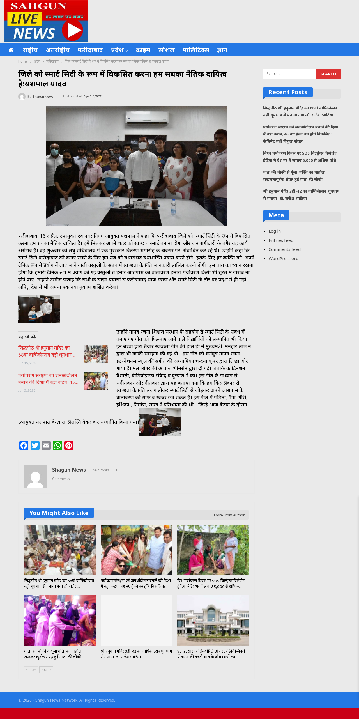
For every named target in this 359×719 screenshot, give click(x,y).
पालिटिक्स (196, 49)
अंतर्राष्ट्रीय (58, 49)
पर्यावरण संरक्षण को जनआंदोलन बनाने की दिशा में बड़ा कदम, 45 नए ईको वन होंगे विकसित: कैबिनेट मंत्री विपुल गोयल (300, 134)
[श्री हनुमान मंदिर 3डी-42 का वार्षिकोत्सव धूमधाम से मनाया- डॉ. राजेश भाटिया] (136, 620)
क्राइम (143, 49)
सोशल (166, 49)
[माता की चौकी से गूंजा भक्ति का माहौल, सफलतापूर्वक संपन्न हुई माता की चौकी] (60, 620)
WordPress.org (283, 258)
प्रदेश (117, 49)
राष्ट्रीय (30, 49)
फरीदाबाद (90, 49)
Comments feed (285, 249)
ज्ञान (222, 49)
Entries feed (281, 240)
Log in (275, 231)
